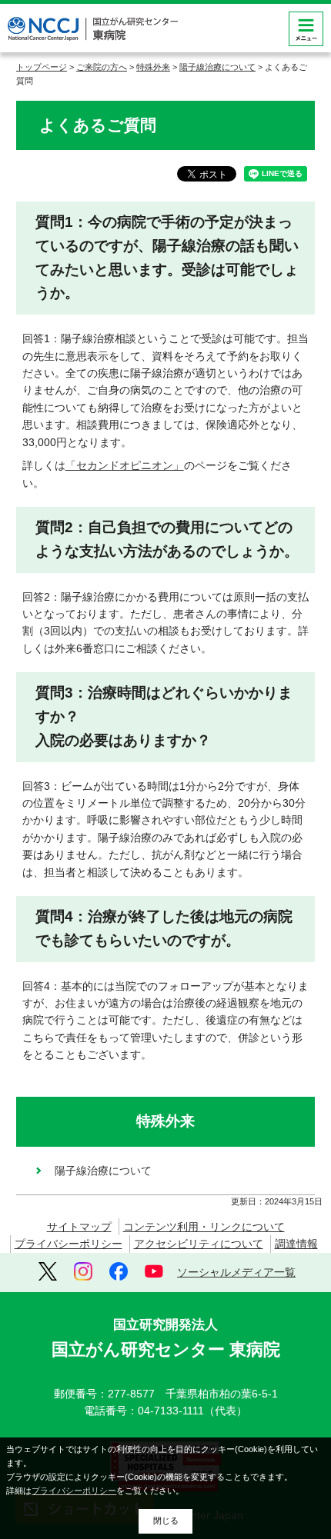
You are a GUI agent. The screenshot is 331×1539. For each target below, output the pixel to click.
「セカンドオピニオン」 (124, 465)
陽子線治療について (217, 67)
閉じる (166, 1520)
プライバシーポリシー (68, 1244)
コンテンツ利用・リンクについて (204, 1227)
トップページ (41, 67)
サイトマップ (79, 1227)
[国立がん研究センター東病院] (93, 29)
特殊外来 (153, 67)
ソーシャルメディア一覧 (236, 1272)
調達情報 (296, 1244)
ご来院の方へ (101, 67)
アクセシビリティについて (198, 1244)
